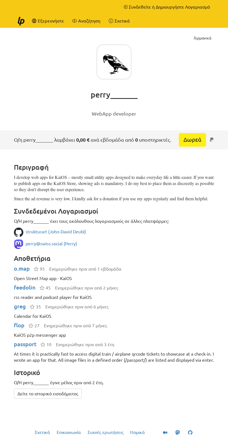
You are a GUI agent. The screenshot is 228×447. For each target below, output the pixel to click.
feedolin (25, 287)
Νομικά (137, 432)
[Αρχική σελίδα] (21, 21)
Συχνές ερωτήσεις (105, 432)
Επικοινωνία (69, 432)
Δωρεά (192, 139)
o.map (22, 268)
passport (25, 344)
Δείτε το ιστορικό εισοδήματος (48, 393)
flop (19, 325)
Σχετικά (42, 432)
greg (20, 306)
